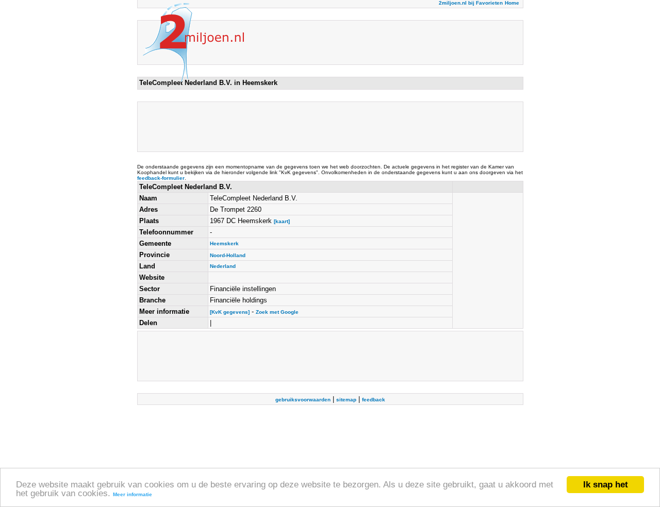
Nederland (223, 266)
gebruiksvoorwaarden (303, 399)
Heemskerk (224, 243)
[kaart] (282, 221)
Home (512, 3)
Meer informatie (132, 494)
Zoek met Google (277, 312)
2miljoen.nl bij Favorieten (471, 3)
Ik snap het (605, 484)
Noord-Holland (227, 255)
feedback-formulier (161, 178)
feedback (373, 399)
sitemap (346, 399)
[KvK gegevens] (230, 312)
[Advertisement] (327, 127)
